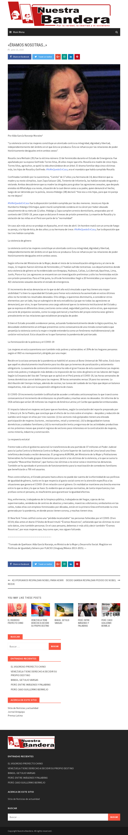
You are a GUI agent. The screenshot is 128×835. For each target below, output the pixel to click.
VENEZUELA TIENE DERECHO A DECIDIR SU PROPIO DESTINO (40, 623)
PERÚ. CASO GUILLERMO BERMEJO (106, 623)
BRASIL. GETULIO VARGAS (24, 679)
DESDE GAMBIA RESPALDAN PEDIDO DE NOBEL (91, 580)
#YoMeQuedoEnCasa (57, 169)
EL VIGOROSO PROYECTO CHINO (28, 666)
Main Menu (19, 32)
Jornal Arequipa (16, 711)
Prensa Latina (15, 715)
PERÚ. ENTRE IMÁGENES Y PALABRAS (84, 623)
